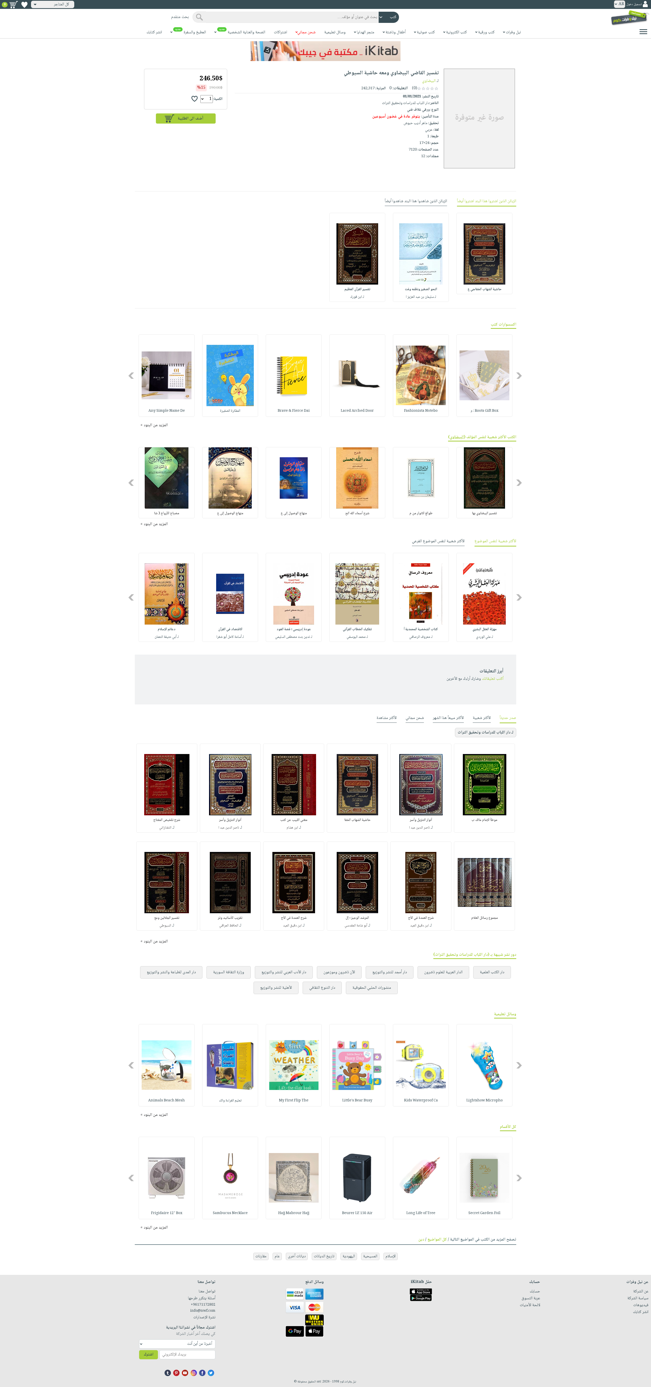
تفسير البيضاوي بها (484, 513)
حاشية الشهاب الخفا (357, 820)
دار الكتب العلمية (492, 972)
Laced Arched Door (357, 411)
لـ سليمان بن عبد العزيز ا (421, 297)
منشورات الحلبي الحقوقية (371, 987)
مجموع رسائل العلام (484, 918)
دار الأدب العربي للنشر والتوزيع (283, 972)
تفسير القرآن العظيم (357, 289)
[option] (484, 253)
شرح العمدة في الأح (421, 918)
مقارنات (261, 1256)
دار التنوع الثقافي (322, 987)
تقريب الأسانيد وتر (230, 918)
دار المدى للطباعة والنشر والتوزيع (171, 972)
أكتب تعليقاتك (493, 678)
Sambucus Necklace (230, 1213)
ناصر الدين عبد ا (419, 828)
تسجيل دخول (634, 4)
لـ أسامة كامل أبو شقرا (230, 637)
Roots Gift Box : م (484, 411)
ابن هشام (292, 828)
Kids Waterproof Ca (421, 1101)
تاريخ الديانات (324, 1256)
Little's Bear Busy (357, 1101)
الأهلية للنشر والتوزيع (276, 987)
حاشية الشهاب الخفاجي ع (484, 289)
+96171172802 (203, 1305)
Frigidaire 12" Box (166, 1213)
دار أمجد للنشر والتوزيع (389, 972)
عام (277, 1256)
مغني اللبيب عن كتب (293, 820)
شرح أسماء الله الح (357, 513)
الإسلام (391, 1256)
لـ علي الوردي (484, 637)
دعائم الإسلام (166, 629)
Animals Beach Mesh (166, 1101)
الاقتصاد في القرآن (230, 629)
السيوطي (165, 926)
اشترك (148, 1354)
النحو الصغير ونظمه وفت (421, 289)
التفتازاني (165, 828)
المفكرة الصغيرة (230, 411)
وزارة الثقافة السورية (228, 972)
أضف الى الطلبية (190, 118)
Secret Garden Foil (484, 1213)
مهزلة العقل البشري (484, 629)
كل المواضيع (437, 1239)
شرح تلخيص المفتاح (166, 820)
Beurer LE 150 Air (357, 1213)
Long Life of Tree (420, 1213)
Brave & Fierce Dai (294, 411)
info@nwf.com (202, 1311)
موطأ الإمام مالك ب (484, 820)
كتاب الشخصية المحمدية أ (421, 629)
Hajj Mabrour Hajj (293, 1213)
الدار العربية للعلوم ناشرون (443, 972)
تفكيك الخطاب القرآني (357, 629)
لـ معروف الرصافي (421, 637)
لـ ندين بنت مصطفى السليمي (293, 637)
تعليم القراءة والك (230, 1101)
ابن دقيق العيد (419, 926)
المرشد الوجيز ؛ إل (357, 918)
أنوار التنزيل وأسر (421, 820)
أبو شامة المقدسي (356, 926)
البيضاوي (429, 81)
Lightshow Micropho (484, 1101)
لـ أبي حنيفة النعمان (167, 637)
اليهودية (349, 1256)
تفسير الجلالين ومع (166, 918)
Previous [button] (519, 375)
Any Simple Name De (167, 411)
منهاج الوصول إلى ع (294, 513)
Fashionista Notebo (421, 411)
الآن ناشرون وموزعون (339, 972)
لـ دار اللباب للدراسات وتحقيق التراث (485, 732)
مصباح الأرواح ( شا (166, 513)
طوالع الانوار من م (421, 513)
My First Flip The (293, 1101)
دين (421, 1239)
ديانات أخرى (297, 1256)
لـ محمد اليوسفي (357, 637)
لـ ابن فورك (357, 297)
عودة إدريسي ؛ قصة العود (294, 629)
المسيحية (370, 1256)
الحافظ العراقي (228, 926)
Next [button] (131, 375)
